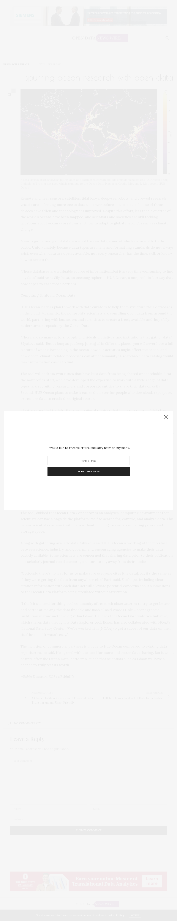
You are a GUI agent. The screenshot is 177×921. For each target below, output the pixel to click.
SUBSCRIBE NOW (88, 471)
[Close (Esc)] (166, 417)
